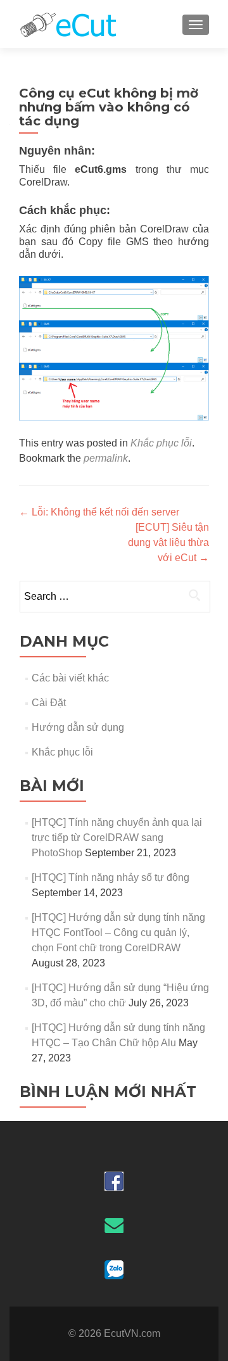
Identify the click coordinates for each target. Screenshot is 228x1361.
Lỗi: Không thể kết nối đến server (99, 512)
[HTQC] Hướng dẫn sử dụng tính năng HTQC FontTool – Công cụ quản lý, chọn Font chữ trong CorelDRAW (118, 932)
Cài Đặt (49, 702)
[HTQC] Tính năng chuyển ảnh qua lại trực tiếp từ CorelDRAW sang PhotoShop (117, 837)
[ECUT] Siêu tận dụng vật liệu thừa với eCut (168, 542)
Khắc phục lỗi (161, 443)
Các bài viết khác (70, 678)
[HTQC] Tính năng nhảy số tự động (110, 877)
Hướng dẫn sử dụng (78, 727)
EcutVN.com (132, 1333)
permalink (106, 458)
